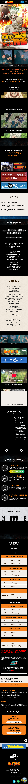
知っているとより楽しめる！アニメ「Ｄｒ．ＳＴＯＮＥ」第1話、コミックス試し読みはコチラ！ (14, 154)
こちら (12, 670)
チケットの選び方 (14, 685)
